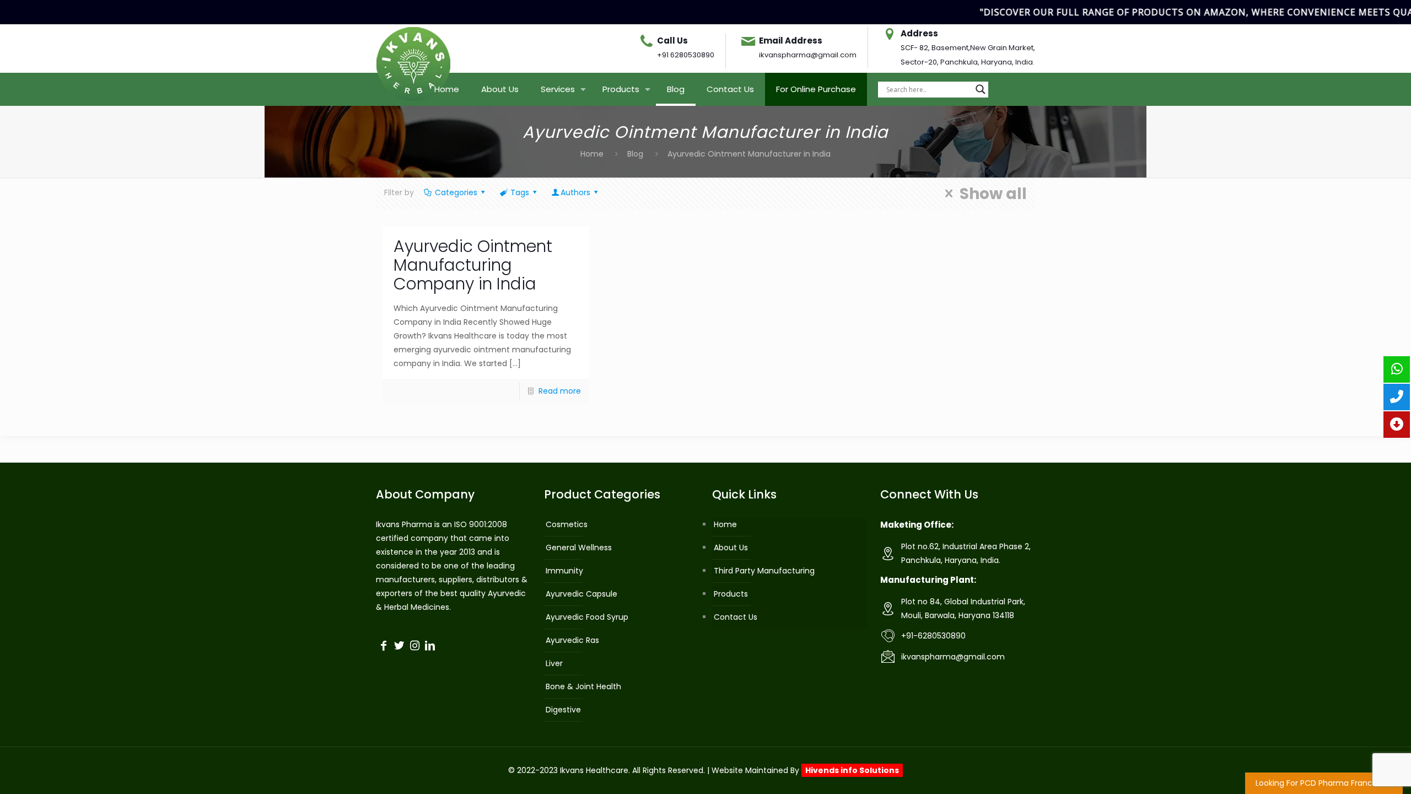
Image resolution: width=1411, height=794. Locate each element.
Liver (554, 663)
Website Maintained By (805, 770)
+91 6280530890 (685, 55)
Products (731, 593)
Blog (635, 153)
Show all (993, 193)
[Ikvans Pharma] (413, 48)
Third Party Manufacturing (764, 570)
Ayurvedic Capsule (581, 593)
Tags (519, 192)
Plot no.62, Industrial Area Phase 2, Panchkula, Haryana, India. (966, 553)
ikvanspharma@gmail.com (808, 55)
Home (592, 153)
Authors (575, 192)
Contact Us (735, 617)
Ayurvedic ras (572, 640)
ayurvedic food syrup (587, 617)
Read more (559, 390)
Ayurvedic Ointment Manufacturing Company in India (473, 265)
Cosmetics (567, 524)
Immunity (564, 570)
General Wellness (579, 547)
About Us (731, 547)
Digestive (563, 709)
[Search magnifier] (980, 89)
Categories (456, 192)
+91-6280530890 (933, 635)
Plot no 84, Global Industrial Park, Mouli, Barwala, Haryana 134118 (963, 608)
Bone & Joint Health (583, 686)
